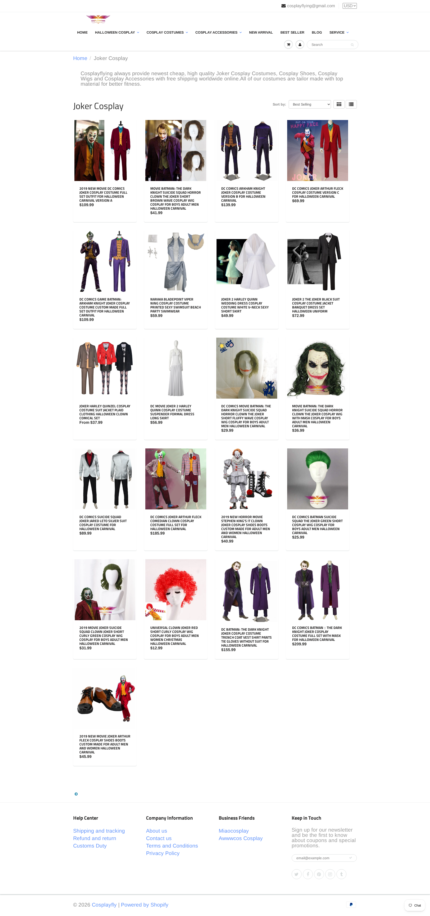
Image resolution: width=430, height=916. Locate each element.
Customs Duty (90, 846)
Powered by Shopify (144, 905)
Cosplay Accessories (216, 32)
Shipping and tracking (99, 831)
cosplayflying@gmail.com (311, 5)
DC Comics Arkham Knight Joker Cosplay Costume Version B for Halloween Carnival (243, 194)
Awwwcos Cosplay (241, 838)
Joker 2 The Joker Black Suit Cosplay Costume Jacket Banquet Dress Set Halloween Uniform (316, 305)
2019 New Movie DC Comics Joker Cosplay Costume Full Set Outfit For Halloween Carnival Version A (103, 194)
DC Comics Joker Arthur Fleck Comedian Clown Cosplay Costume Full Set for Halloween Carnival (175, 522)
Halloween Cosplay (115, 32)
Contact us (159, 838)
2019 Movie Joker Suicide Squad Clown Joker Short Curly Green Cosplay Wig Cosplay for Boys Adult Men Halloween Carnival (103, 635)
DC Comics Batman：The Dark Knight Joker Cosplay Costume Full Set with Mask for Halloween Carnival (317, 633)
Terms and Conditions (172, 846)
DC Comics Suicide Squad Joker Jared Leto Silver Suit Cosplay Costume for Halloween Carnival (103, 522)
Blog (317, 32)
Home (82, 32)
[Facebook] (308, 874)
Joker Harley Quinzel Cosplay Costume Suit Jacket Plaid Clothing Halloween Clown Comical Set (104, 412)
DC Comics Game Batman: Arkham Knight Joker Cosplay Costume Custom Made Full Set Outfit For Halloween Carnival (104, 307)
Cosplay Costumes (165, 32)
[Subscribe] (350, 858)
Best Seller (292, 32)
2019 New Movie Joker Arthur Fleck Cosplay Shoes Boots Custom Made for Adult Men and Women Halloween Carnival (104, 744)
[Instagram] (330, 874)
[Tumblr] (341, 874)
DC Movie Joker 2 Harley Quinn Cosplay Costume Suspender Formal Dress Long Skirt (172, 412)
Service (336, 32)
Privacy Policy (163, 853)
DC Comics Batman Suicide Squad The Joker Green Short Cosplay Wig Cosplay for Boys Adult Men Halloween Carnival (317, 524)
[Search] (352, 45)
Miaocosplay (234, 831)
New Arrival (261, 32)
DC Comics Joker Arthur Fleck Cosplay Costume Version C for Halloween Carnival (317, 192)
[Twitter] (297, 874)
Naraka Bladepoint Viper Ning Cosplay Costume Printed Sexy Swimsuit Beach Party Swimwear (175, 305)
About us (156, 831)
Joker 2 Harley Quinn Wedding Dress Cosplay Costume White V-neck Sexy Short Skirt (245, 305)
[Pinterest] (319, 874)
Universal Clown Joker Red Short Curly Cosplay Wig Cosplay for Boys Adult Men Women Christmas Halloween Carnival (174, 635)
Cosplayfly (104, 905)
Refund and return (94, 838)
